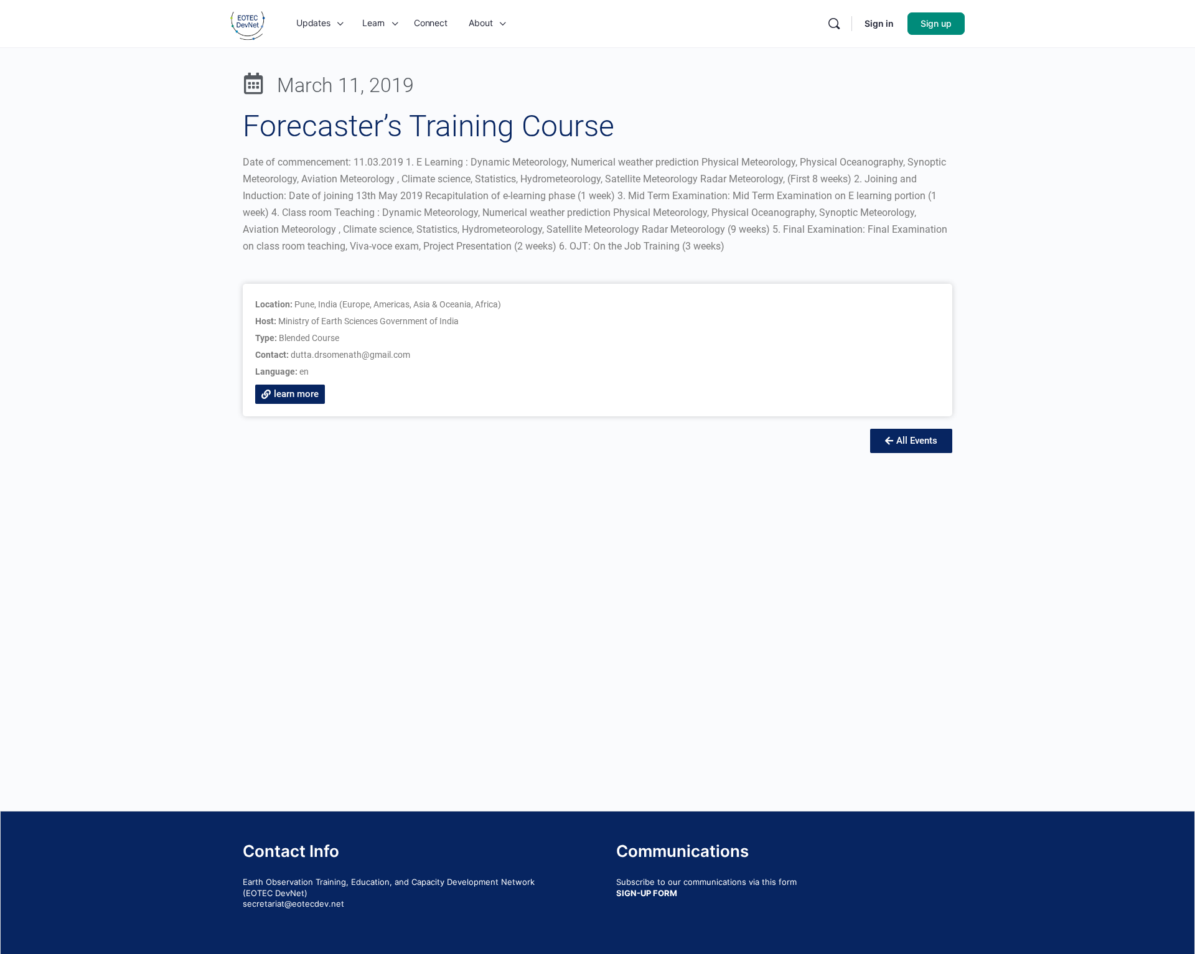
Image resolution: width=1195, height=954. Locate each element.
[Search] (834, 23)
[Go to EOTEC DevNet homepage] (247, 23)
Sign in (879, 23)
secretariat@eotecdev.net (293, 904)
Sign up (936, 23)
